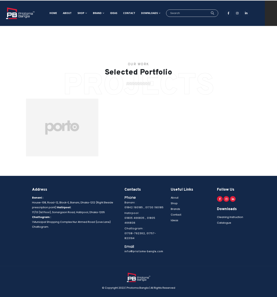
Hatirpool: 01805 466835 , (140, 217)
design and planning (62, 129)
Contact (129, 13)
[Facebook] (228, 13)
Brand (97, 13)
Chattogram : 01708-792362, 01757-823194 (140, 233)
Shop (80, 13)
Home (53, 13)
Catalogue (224, 222)
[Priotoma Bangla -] (20, 13)
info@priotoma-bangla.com (144, 251)
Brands (175, 209)
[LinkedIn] (246, 13)
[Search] (212, 13)
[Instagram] (237, 13)
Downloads (149, 13)
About (67, 13)
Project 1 (62, 124)
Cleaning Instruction (230, 217)
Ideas (113, 13)
